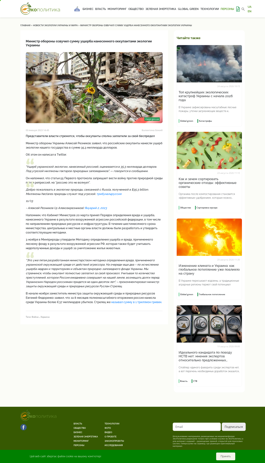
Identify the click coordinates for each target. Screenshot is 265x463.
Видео (108, 432)
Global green (188, 9)
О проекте (110, 436)
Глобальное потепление (212, 294)
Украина (45, 316)
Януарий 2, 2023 (96, 208)
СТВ (195, 381)
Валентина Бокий (152, 130)
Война (35, 316)
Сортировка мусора (206, 207)
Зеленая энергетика (160, 9)
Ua (249, 6)
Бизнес (88, 9)
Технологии (209, 9)
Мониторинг (117, 9)
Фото (108, 428)
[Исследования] (238, 9)
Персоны (227, 9)
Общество (136, 9)
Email (179, 426)
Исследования (114, 445)
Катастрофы (205, 120)
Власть (100, 9)
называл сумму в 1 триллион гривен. (136, 302)
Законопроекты (114, 441)
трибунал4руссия (108, 194)
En (249, 11)
